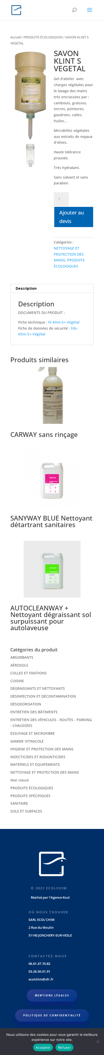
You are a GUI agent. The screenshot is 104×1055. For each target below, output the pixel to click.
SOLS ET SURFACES (26, 811)
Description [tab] (26, 288)
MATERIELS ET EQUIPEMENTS (35, 764)
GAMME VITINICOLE (27, 741)
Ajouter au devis (71, 217)
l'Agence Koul (59, 897)
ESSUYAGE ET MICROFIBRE (32, 733)
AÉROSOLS (19, 665)
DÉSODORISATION (25, 704)
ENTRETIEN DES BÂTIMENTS (34, 711)
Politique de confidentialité (52, 1015)
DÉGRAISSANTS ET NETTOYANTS (37, 688)
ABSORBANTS (21, 657)
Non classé (19, 780)
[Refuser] (97, 1041)
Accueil (15, 37)
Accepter (43, 1047)
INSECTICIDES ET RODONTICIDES (37, 756)
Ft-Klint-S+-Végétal (64, 322)
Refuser (64, 1047)
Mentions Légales (52, 995)
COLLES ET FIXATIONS (28, 673)
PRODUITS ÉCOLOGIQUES (43, 37)
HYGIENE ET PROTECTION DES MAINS (41, 749)
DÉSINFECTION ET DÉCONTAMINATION (43, 696)
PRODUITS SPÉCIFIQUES (30, 795)
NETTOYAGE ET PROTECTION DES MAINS (69, 254)
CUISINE (17, 680)
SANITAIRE (19, 803)
